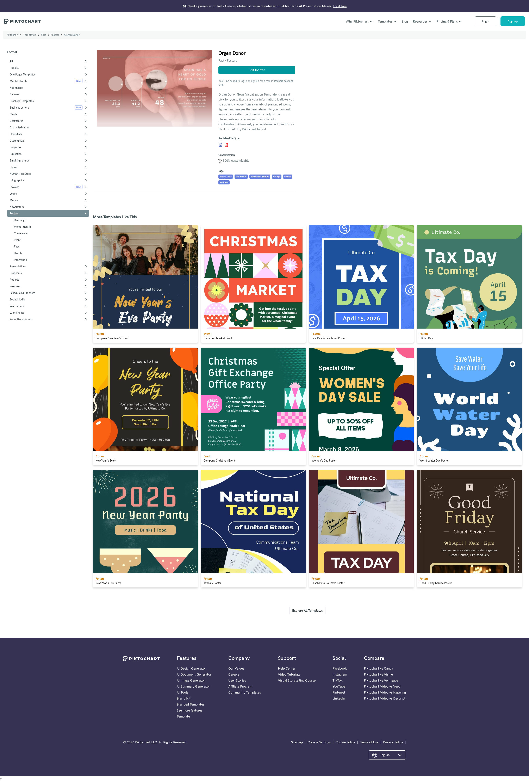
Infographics (17, 180)
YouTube (338, 686)
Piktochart (12, 34)
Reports (14, 279)
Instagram (339, 674)
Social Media (17, 299)
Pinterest (338, 692)
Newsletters (17, 206)
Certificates (16, 120)
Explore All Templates (307, 610)
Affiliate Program (240, 686)
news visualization (260, 176)
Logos (13, 193)
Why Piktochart (357, 21)
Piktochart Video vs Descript (384, 698)
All (11, 61)
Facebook (339, 668)
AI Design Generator (191, 668)
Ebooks (14, 67)
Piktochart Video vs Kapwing (385, 692)
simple (287, 176)
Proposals (16, 273)
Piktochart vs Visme (378, 674)
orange (276, 176)
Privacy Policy (393, 742)
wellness (224, 182)
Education (15, 153)
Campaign (20, 220)
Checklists (16, 134)
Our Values (236, 668)
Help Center (286, 668)
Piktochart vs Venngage (381, 680)
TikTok (337, 680)
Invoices (14, 187)
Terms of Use (369, 742)
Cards (13, 114)
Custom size (17, 140)
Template (183, 716)
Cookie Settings (319, 742)
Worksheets (17, 312)
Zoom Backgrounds (21, 319)
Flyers (13, 167)
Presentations (18, 266)
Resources (420, 21)
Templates (385, 21)
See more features (189, 710)
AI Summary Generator (193, 686)
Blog (405, 21)
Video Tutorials (289, 674)
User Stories (237, 680)
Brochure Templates (22, 101)
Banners (14, 94)
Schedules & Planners (22, 292)
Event (17, 240)
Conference (20, 233)
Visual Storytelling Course (297, 680)
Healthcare (16, 87)
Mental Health (18, 81)
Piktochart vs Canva (378, 668)
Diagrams (15, 147)
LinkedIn (338, 698)
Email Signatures (20, 160)
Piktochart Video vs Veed (382, 686)
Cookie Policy (345, 742)
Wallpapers (17, 306)
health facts (226, 176)
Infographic (20, 259)
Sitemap (297, 742)
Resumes (15, 286)
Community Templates (244, 692)
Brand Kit (184, 698)
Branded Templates (190, 704)
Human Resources (20, 173)
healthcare (241, 176)
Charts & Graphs (19, 127)
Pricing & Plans (447, 21)
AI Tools (182, 692)
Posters (54, 34)
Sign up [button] (513, 21)
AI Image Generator (191, 680)
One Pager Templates (23, 74)
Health (18, 253)
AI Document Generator (194, 674)
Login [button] (485, 21)
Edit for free (257, 70)
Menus (14, 200)
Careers (233, 674)
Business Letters (19, 107)
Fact (43, 34)
